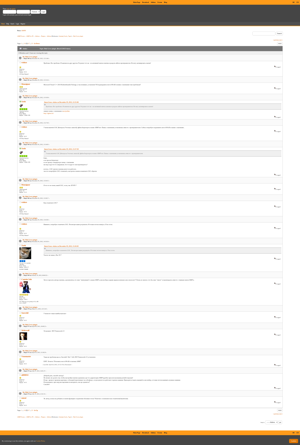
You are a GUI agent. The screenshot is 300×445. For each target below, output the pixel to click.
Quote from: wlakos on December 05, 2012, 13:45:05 (61, 246)
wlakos (24, 62)
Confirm (293, 441)
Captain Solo (26, 279)
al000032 (24, 375)
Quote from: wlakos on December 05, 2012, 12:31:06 (61, 102)
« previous (276, 40)
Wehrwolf (25, 330)
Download (145, 2)
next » (281, 40)
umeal (23, 398)
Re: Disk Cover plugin (30, 57)
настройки (66, 111)
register (13, 9)
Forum (160, 2)
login (8, 9)
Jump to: (263, 422)
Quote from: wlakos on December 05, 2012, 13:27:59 (61, 149)
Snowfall (24, 313)
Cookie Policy (40, 441)
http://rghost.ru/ (49, 113)
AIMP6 (23, 30)
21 (32, 43)
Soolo (65, 36)
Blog (165, 2)
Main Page (136, 2)
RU (294, 2)
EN (298, 2)
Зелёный (61, 36)
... (23, 43)
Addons (153, 2)
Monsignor (25, 84)
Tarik (23, 246)
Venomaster (26, 356)
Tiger (69, 36)
